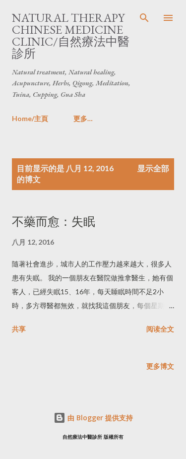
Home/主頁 (30, 118)
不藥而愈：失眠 (53, 221)
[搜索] (144, 18)
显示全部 (153, 168)
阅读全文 (160, 329)
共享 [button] (19, 329)
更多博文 (160, 366)
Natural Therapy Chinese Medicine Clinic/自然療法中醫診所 (70, 35)
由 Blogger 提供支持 (99, 417)
